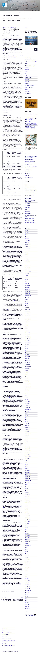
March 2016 (27, 468)
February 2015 (27, 494)
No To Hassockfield (28, 164)
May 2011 (26, 574)
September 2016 (28, 456)
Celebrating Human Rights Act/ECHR (31, 61)
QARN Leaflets (16, 15)
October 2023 (27, 293)
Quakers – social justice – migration (31, 190)
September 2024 (28, 271)
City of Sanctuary (28, 198)
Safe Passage (27, 171)
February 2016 (27, 470)
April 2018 (26, 419)
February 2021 (27, 356)
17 (5, 47)
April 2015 (26, 490)
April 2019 (26, 397)
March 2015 (27, 492)
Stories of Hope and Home (29, 218)
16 (16, 400)
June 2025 (26, 254)
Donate (3, 20)
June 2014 (26, 507)
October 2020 (27, 364)
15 (9, 397)
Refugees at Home (28, 213)
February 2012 (27, 557)
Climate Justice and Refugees (30, 65)
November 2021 (27, 338)
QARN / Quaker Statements (7, 15)
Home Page (4, 12)
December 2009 (28, 608)
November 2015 (27, 476)
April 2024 (26, 281)
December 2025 (27, 244)
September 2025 (28, 248)
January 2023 (27, 311)
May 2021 (26, 350)
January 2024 (27, 287)
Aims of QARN (4, 628)
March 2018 (27, 421)
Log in (26, 27)
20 (15, 484)
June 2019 (26, 393)
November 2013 (27, 519)
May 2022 (26, 326)
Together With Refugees (29, 177)
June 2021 (26, 348)
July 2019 (26, 391)
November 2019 (27, 385)
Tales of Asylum (27, 91)
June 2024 (26, 277)
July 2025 (26, 252)
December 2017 (27, 427)
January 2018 (27, 425)
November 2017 (27, 429)
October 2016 (27, 454)
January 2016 (27, 472)
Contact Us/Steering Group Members (13, 20)
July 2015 (26, 484)
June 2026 (26, 232)
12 (11, 340)
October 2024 (27, 269)
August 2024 (27, 273)
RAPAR (26, 209)
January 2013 (27, 537)
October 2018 (27, 407)
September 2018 (28, 409)
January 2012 (27, 559)
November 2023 (27, 291)
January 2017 (27, 448)
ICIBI (26, 75)
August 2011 (27, 568)
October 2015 (27, 478)
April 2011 (26, 576)
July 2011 (26, 570)
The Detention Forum (28, 175)
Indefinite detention (28, 77)
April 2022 (26, 328)
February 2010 (27, 604)
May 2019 (26, 395)
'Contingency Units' (28, 55)
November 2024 (27, 267)
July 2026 (26, 230)
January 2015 (27, 496)
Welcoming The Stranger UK (29, 220)
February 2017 (27, 446)
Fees (25, 73)
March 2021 (27, 354)
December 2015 (27, 474)
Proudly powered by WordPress (13, 651)
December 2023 (27, 289)
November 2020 (28, 362)
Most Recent (11, 591)
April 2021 (26, 352)
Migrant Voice (27, 207)
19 (20, 473)
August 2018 (27, 411)
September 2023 (28, 295)
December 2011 (27, 561)
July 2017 (26, 437)
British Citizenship (28, 57)
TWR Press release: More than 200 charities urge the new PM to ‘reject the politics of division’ (31, 118)
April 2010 (26, 600)
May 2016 (26, 464)
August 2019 (27, 389)
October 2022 (27, 317)
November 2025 (27, 246)
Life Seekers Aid (27, 205)
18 (3, 50)
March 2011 (27, 578)
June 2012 (26, 549)
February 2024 (27, 285)
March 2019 (27, 399)
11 (7, 309)
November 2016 (27, 452)
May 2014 (26, 509)
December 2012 (27, 539)
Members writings (28, 79)
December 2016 (27, 450)
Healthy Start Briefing (28, 121)
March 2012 (27, 555)
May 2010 (26, 598)
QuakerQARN (13, 27)
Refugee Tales (27, 211)
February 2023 (27, 309)
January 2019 (27, 403)
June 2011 (26, 572)
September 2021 (28, 342)
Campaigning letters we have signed (31, 59)
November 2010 (27, 586)
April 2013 (26, 531)
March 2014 (27, 513)
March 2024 (27, 283)
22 (20, 526)
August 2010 (27, 592)
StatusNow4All (27, 173)
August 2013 (27, 523)
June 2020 (26, 372)
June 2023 (26, 301)
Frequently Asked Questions (7, 632)
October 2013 (27, 521)
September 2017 (28, 433)
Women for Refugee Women (29, 222)
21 (3, 507)
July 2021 (26, 346)
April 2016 (26, 466)
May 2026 (26, 234)
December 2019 (27, 383)
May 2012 (26, 551)
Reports (26, 89)
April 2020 (26, 376)
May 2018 (26, 417)
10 (14, 300)
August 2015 (27, 482)
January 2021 (27, 358)
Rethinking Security (28, 169)
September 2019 (28, 387)
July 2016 (26, 460)
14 (19, 358)
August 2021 (27, 344)
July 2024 (26, 275)
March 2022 (27, 330)
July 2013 (26, 525)
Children (6, 591)
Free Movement (27, 203)
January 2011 (27, 582)
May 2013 (26, 529)
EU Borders (27, 69)
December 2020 (27, 360)
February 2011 (27, 580)
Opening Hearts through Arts (29, 85)
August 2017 (27, 435)
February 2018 (27, 423)
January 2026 (27, 242)
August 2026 (27, 228)
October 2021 (27, 340)
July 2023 (26, 299)
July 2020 (26, 370)
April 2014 (26, 511)
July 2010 (26, 594)
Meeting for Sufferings (6, 634)
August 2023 (27, 297)
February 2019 (27, 401)
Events (26, 71)
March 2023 (27, 307)
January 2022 (27, 334)
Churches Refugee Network (29, 159)
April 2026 (26, 236)
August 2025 (27, 250)
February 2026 (27, 240)
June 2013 (26, 527)
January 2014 (27, 517)
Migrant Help (27, 81)
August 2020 (27, 368)
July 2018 (26, 413)
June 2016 (26, 462)
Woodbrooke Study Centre (29, 192)
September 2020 (28, 366)
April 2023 (26, 305)
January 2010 (27, 606)
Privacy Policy (26, 12)
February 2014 (27, 515)
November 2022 (27, 315)
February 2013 (27, 535)
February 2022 (27, 332)
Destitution (27, 67)
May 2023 (26, 303)
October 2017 (27, 431)
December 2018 (27, 405)
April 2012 (26, 553)
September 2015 (28, 480)
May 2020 (26, 374)
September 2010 (28, 590)
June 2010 (26, 596)
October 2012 (27, 543)
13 (5, 343)
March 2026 (27, 238)
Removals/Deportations (29, 87)
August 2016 (27, 458)
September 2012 (28, 545)
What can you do (11, 12)
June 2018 (26, 415)
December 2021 (27, 336)
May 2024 (26, 279)
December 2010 (27, 584)
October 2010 (27, 588)
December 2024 (27, 265)
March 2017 (27, 444)
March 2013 (27, 533)
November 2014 (27, 498)
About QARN (19, 12)
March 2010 (27, 602)
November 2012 (27, 541)
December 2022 (27, 313)
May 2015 (26, 488)
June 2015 (26, 486)
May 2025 (26, 256)
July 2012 (26, 547)
